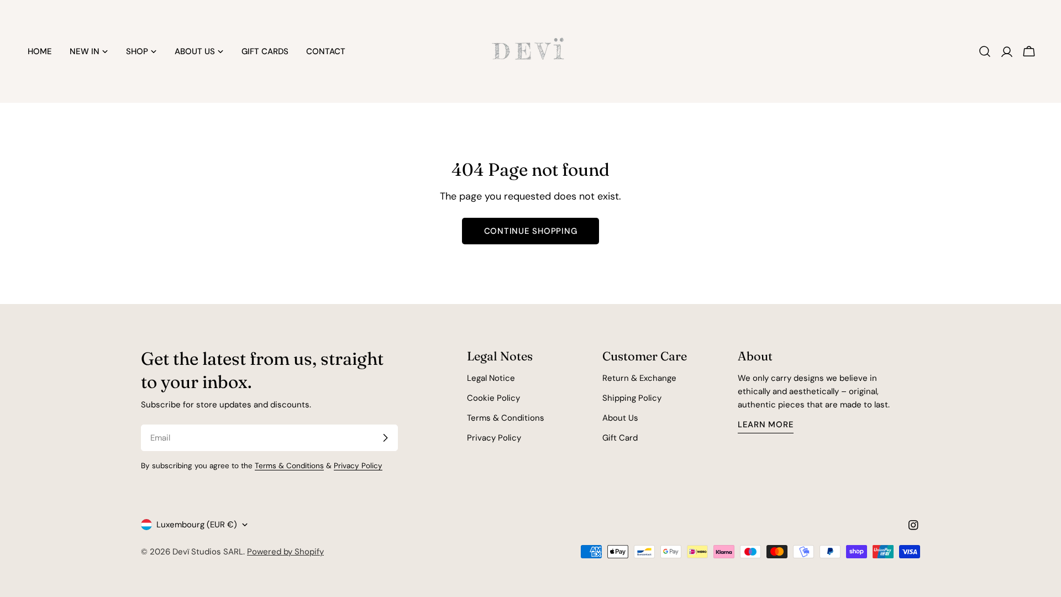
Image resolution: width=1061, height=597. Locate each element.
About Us (620, 417)
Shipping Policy (631, 398)
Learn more (766, 424)
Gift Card (620, 437)
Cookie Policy (493, 398)
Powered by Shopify (285, 551)
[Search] (985, 51)
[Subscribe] (385, 437)
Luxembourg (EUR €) (196, 524)
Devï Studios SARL (207, 551)
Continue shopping (530, 231)
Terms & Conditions (289, 465)
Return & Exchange (639, 378)
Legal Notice (491, 378)
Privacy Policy (358, 465)
